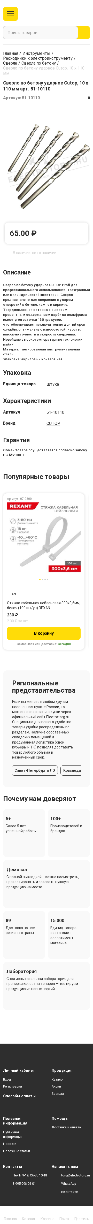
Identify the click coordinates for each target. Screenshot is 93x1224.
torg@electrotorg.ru (75, 1175)
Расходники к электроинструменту (38, 58)
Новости (9, 1144)
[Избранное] (76, 14)
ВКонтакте (69, 1192)
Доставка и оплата (66, 1127)
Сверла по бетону (38, 63)
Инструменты (36, 53)
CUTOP (53, 423)
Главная (10, 53)
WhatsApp (68, 1183)
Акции (56, 1086)
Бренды (58, 1094)
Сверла (10, 63)
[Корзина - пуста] (87, 14)
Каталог (58, 1079)
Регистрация (12, 1086)
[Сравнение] (67, 14)
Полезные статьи (16, 1151)
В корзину (44, 633)
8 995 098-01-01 (24, 1183)
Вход (7, 1079)
